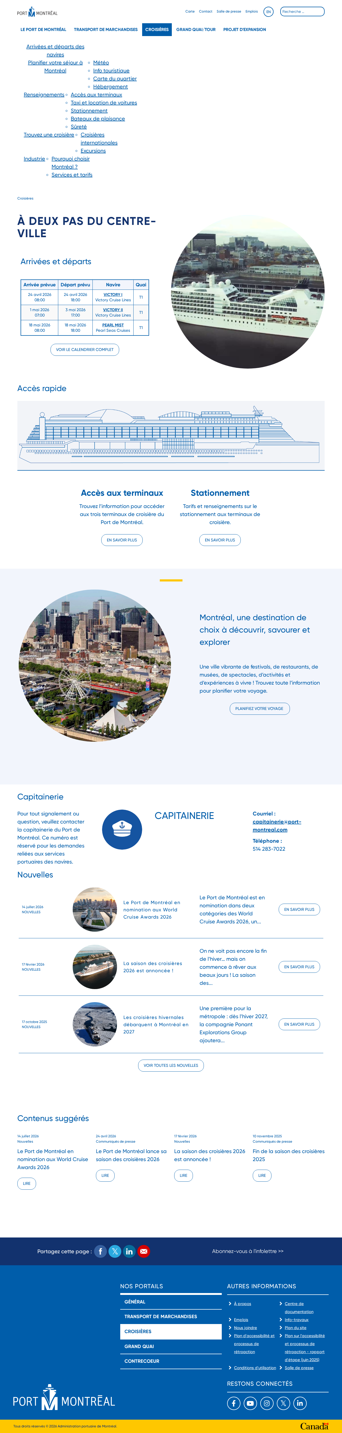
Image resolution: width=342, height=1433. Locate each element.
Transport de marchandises (106, 29)
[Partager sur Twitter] (114, 1251)
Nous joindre (245, 1327)
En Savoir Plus (299, 909)
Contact (205, 11)
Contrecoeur (142, 1361)
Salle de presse (229, 11)
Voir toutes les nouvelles (171, 1065)
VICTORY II (113, 309)
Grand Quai (139, 1346)
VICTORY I (113, 294)
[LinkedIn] (300, 1403)
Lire (26, 1183)
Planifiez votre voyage (259, 708)
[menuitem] (55, 50)
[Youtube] (250, 1403)
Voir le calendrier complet (85, 349)
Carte (190, 11)
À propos (242, 1303)
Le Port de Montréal (43, 29)
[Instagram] (267, 1403)
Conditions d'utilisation (255, 1367)
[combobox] (302, 11)
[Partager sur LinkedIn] (129, 1251)
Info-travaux (297, 1319)
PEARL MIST (113, 325)
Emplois (252, 11)
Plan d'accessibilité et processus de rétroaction (254, 1343)
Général (135, 1302)
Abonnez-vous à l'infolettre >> (247, 1251)
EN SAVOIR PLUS (220, 540)
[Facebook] (233, 1403)
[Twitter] (283, 1403)
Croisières (157, 29)
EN (268, 12)
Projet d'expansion (244, 29)
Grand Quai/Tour (196, 29)
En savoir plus (122, 540)
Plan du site (295, 1327)
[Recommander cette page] (143, 1251)
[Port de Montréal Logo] (37, 11)
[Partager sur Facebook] (100, 1251)
